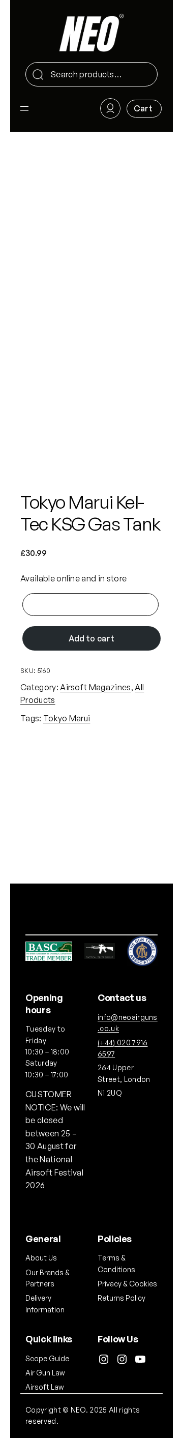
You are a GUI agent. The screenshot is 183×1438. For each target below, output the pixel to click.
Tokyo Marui (66, 718)
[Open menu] (24, 108)
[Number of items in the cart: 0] (144, 109)
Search (145, 75)
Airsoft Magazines (95, 687)
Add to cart (92, 638)
